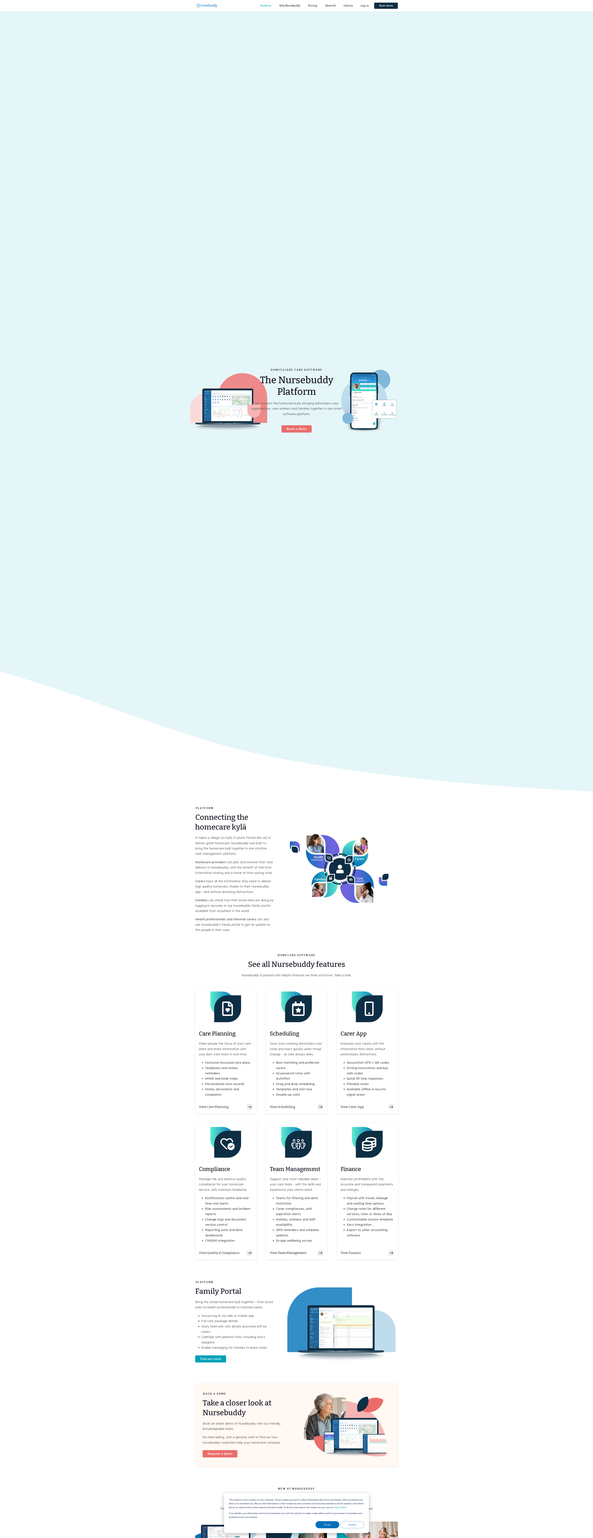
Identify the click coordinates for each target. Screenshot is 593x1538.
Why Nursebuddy (289, 5)
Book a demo (296, 429)
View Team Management (288, 1253)
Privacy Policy (340, 1507)
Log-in (365, 5)
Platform (265, 5)
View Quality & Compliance (219, 1253)
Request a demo (220, 1454)
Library (348, 5)
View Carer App (352, 1107)
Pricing (312, 5)
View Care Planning (214, 1107)
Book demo (386, 5)
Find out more (210, 1359)
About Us (330, 5)
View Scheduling (282, 1107)
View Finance (351, 1253)
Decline (352, 1524)
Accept (327, 1524)
